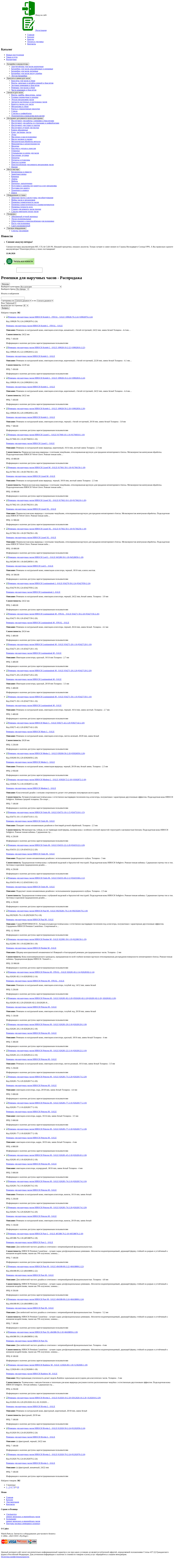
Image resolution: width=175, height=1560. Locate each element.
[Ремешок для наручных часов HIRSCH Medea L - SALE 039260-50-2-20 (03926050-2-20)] (45, 753)
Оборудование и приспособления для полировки (32, 221)
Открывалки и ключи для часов (25, 153)
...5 (9, 1487)
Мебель (14, 181)
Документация (12, 1502)
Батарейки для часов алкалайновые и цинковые (32, 69)
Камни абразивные (19, 130)
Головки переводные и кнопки (24, 97)
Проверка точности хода (22, 207)
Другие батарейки (19, 76)
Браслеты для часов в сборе (23, 81)
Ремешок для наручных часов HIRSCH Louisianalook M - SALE (33, 653)
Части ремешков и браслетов (23, 90)
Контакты (31, 44)
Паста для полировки (20, 223)
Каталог (30, 37)
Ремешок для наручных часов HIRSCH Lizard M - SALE (30, 476)
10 (18, 1487)
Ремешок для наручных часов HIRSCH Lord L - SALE (29, 566)
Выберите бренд (8, 289)
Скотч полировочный (20, 226)
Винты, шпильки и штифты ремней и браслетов (32, 83)
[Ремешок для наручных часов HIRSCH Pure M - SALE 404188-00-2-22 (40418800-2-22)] (45, 1266)
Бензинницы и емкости (21, 172)
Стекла (14, 111)
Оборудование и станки (16, 195)
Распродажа (11, 59)
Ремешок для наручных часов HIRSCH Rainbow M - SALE (31, 1374)
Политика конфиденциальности (15, 1557)
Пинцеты (15, 158)
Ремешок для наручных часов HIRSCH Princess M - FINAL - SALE (35, 981)
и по (34, 300)
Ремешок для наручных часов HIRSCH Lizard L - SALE (30, 443)
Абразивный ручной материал (24, 216)
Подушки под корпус (20, 188)
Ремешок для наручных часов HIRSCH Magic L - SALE (30, 732)
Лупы (13, 134)
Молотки (15, 146)
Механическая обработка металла (26, 141)
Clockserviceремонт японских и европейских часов (23, 1515)
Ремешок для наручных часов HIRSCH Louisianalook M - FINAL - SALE (37, 623)
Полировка (11, 214)
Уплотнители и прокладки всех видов (28, 116)
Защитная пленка (18, 174)
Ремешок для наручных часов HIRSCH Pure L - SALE (29, 1242)
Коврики (15, 176)
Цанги (14, 193)
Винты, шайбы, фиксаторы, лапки (26, 95)
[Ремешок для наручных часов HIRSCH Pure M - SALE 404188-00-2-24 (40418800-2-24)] (45, 1299)
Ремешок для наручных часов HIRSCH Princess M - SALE (31, 1007)
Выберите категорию (10, 287)
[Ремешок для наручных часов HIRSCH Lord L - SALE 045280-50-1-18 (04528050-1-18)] (44, 557)
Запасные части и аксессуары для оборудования (32, 198)
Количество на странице (11, 305)
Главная (9, 1497)
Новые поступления (15, 55)
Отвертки (15, 151)
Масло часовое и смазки (21, 139)
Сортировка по (7, 300)
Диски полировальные (21, 219)
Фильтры (5, 284)
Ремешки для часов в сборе (23, 88)
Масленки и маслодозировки (24, 137)
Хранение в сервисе (20, 190)
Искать (9, 268)
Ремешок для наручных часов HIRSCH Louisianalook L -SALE (33, 592)
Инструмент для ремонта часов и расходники (25, 118)
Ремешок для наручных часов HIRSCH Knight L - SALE (30, 356)
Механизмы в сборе (20, 106)
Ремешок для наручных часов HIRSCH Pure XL (27, 1341)
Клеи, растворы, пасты (21, 132)
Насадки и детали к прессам (23, 148)
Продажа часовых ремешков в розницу (23, 1523)
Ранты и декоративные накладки (25, 109)
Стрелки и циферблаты (21, 113)
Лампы (14, 179)
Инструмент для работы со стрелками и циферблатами (35, 123)
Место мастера (13, 169)
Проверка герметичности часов (25, 202)
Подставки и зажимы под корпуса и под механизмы (34, 186)
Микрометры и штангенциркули (25, 144)
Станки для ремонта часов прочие (26, 209)
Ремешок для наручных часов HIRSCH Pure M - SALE (30, 1275)
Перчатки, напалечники (21, 183)
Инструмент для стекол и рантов (25, 125)
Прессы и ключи (18, 162)
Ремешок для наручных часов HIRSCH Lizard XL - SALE (31, 509)
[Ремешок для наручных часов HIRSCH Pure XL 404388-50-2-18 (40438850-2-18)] (42, 1332)
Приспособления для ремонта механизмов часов (32, 164)
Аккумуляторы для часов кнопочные (27, 66)
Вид (3, 303)
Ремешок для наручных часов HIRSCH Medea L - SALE (30, 762)
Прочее (14, 167)
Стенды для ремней (19, 231)
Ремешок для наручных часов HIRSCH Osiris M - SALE (30, 821)
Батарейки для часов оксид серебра (26, 73)
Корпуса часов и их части (22, 104)
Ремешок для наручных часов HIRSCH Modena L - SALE (31, 788)
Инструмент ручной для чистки (25, 128)
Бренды (30, 39)
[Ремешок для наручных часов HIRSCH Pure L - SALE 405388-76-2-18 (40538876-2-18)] (44, 1234)
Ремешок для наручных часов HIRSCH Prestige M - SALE (31, 948)
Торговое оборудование (16, 228)
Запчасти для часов (15, 92)
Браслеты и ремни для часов (18, 78)
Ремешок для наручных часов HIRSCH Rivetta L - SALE (30, 1406)
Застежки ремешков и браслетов (25, 85)
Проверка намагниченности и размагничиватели (32, 204)
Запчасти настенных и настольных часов (29, 102)
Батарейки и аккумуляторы (17, 64)
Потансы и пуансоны (20, 160)
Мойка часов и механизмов (23, 200)
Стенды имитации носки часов (25, 211)
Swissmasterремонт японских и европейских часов (23, 1520)
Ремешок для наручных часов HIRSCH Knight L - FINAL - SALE (34, 326)
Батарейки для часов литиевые (24, 71)
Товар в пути (12, 57)
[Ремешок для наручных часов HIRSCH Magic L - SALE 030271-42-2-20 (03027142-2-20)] (45, 723)
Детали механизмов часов (22, 99)
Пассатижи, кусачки (20, 155)
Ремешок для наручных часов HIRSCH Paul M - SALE (30, 919)
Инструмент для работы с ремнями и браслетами (32, 121)
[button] (46, 269)
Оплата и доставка (35, 42)
